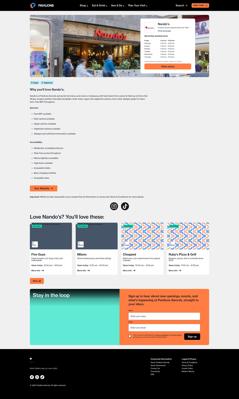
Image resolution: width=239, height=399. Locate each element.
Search (180, 5)
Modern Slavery (188, 371)
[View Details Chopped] (142, 249)
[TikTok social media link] (42, 377)
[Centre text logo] (45, 5)
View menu (167, 66)
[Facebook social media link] (32, 377)
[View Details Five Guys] (51, 249)
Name (130, 310)
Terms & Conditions (119, 197)
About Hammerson (158, 365)
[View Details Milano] (97, 249)
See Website (41, 188)
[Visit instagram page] (114, 206)
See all (37, 280)
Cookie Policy (187, 368)
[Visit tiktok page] (125, 206)
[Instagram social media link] (37, 377)
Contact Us (155, 368)
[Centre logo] (33, 5)
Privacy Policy (177, 335)
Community (155, 371)
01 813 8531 (167, 31)
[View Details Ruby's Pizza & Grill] (188, 249)
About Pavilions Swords (160, 362)
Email (130, 322)
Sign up (192, 336)
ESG (152, 374)
